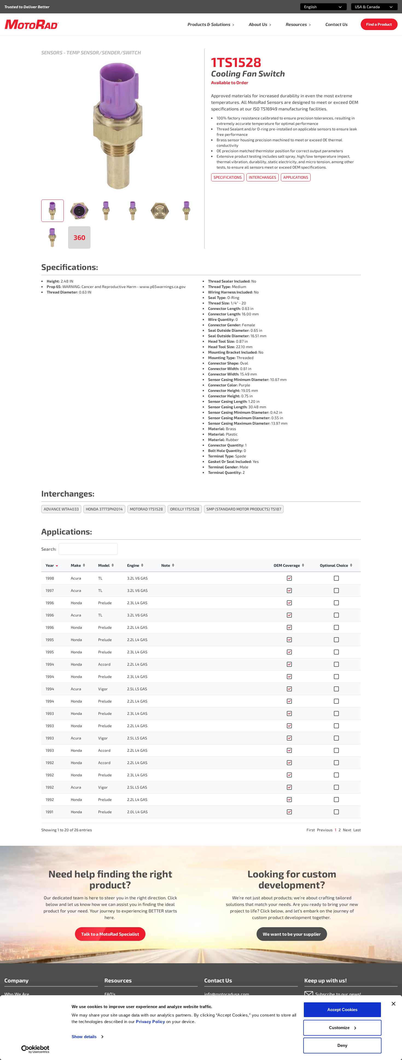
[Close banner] (393, 1004)
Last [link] (357, 829)
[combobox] (317, 6)
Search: (48, 548)
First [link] (311, 829)
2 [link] (340, 829)
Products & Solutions (209, 24)
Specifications (228, 177)
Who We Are (16, 994)
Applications (295, 177)
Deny (342, 1045)
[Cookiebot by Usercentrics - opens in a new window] (35, 1049)
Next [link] (347, 829)
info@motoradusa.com (226, 994)
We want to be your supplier (292, 933)
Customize (339, 1027)
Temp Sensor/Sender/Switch (103, 52)
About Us (258, 24)
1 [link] (335, 829)
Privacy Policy (151, 1021)
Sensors (51, 52)
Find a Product (379, 24)
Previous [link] (325, 829)
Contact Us (336, 24)
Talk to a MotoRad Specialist (110, 933)
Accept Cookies (342, 1009)
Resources (296, 24)
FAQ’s (109, 994)
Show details (84, 1036)
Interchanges (262, 177)
